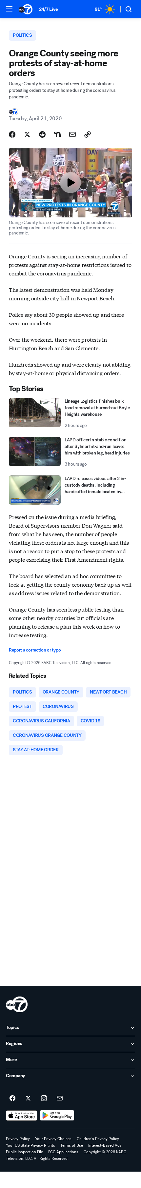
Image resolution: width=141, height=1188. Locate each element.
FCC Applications (63, 1152)
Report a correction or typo (35, 650)
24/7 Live (48, 9)
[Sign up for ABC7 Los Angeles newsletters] (59, 1098)
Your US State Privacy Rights (30, 1145)
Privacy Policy (18, 1139)
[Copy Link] (87, 134)
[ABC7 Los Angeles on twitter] (28, 1098)
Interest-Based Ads (105, 1145)
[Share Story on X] (27, 134)
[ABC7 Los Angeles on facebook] (12, 1098)
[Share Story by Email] (72, 134)
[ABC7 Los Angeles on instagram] (43, 1098)
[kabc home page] (17, 1004)
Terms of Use (71, 1145)
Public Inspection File (24, 1152)
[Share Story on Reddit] (42, 134)
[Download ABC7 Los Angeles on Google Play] (57, 1115)
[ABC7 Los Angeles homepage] (25, 9)
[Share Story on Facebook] (12, 134)
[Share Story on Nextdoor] (57, 134)
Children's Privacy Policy (98, 1139)
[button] (9, 8)
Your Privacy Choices (53, 1139)
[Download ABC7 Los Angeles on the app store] (21, 1115)
